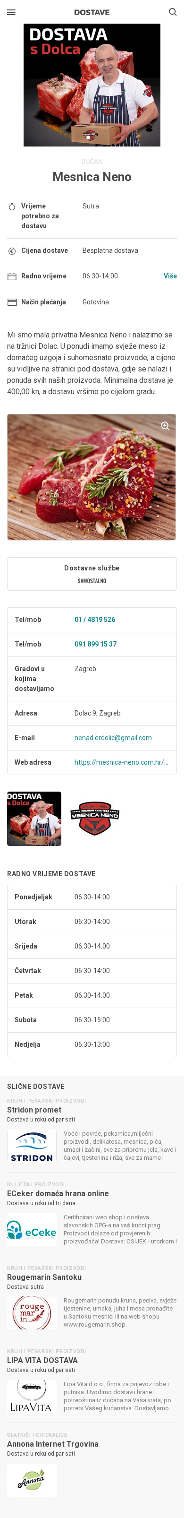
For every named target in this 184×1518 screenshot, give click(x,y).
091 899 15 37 (96, 644)
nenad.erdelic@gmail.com (113, 738)
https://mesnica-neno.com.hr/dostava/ (122, 762)
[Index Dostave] (92, 11)
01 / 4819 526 (95, 619)
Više (170, 276)
